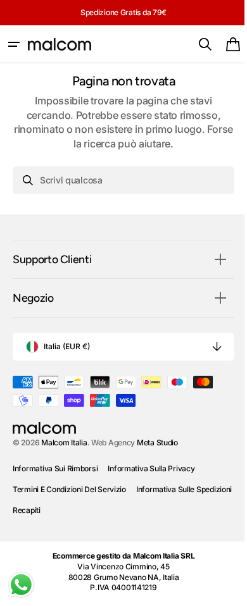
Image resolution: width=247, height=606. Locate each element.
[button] (14, 44)
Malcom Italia (64, 442)
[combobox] (119, 180)
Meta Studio (157, 442)
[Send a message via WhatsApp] (21, 585)
